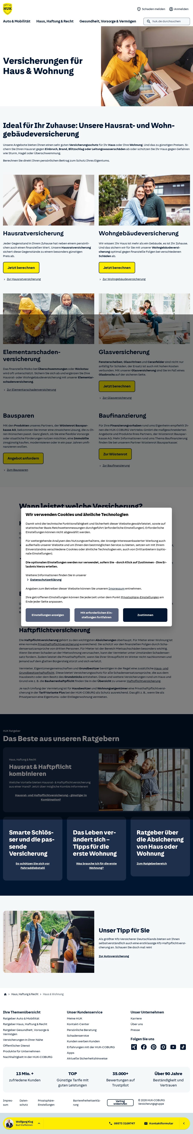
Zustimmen (145, 615)
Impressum (117, 588)
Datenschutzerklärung (45, 579)
